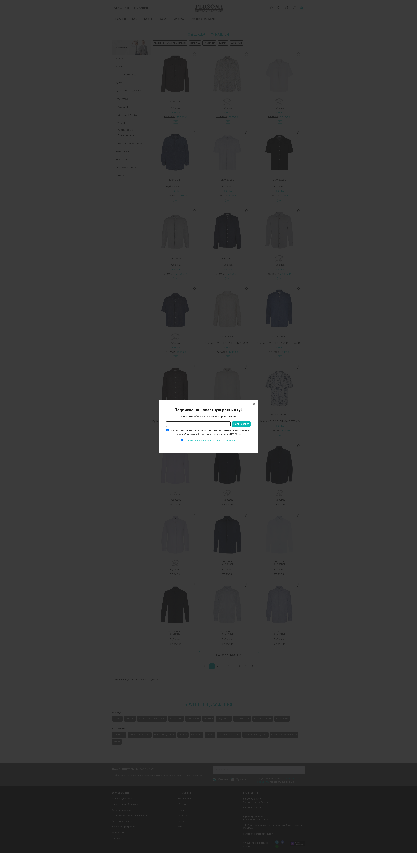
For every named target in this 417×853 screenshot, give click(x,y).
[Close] (254, 403)
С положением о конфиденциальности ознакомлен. (209, 441)
